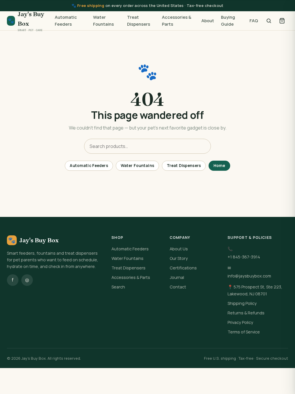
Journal (177, 277)
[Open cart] (282, 21)
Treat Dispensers (138, 20)
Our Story (179, 258)
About (207, 20)
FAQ (253, 20)
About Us (179, 249)
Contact (178, 287)
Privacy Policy (240, 322)
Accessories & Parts (176, 20)
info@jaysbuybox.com (249, 276)
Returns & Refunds (246, 313)
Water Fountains (103, 20)
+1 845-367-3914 (244, 257)
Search (118, 287)
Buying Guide (228, 20)
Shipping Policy (242, 303)
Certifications (183, 268)
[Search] (269, 21)
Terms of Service (244, 332)
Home (219, 165)
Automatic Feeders (66, 20)
